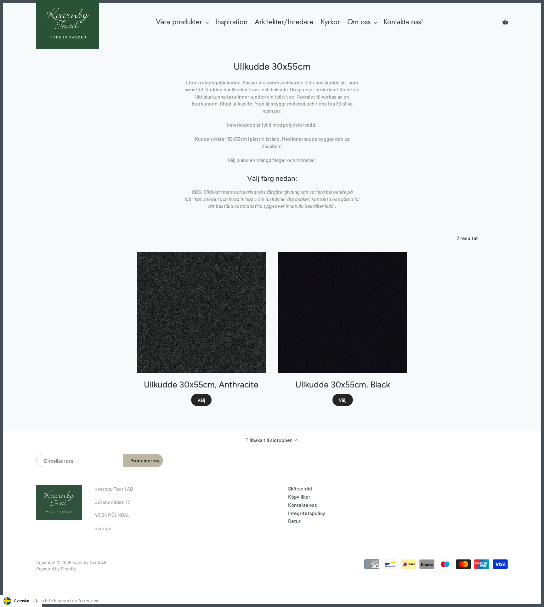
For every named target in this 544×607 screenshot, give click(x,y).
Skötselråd (300, 488)
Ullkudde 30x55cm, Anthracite (201, 385)
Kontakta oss (302, 505)
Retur (294, 521)
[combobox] (21, 601)
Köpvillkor (299, 497)
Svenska (21, 600)
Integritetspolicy (306, 513)
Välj (201, 400)
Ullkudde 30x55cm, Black (342, 385)
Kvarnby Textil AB (89, 562)
